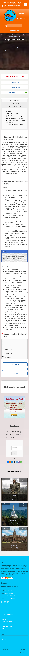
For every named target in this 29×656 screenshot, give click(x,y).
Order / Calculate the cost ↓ (14, 76)
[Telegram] (17, 462)
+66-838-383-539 (8, 593)
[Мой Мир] (12, 462)
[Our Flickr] (15, 602)
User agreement (6, 616)
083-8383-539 (8, 590)
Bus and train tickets (7, 624)
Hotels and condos (7, 626)
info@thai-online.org (10, 598)
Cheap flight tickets (7, 621)
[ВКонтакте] (8, 462)
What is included (14, 100)
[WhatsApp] (21, 462)
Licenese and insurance (8, 614)
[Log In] (12, 444)
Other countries (6, 628)
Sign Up (4, 639)
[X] (14, 462)
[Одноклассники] (10, 462)
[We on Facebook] (1, 602)
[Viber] (19, 462)
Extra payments (14, 103)
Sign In (4, 637)
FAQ (3, 612)
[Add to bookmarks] (17, 498)
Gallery (4, 619)
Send (14, 453)
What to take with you (14, 106)
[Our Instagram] (11, 602)
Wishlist (4, 641)
